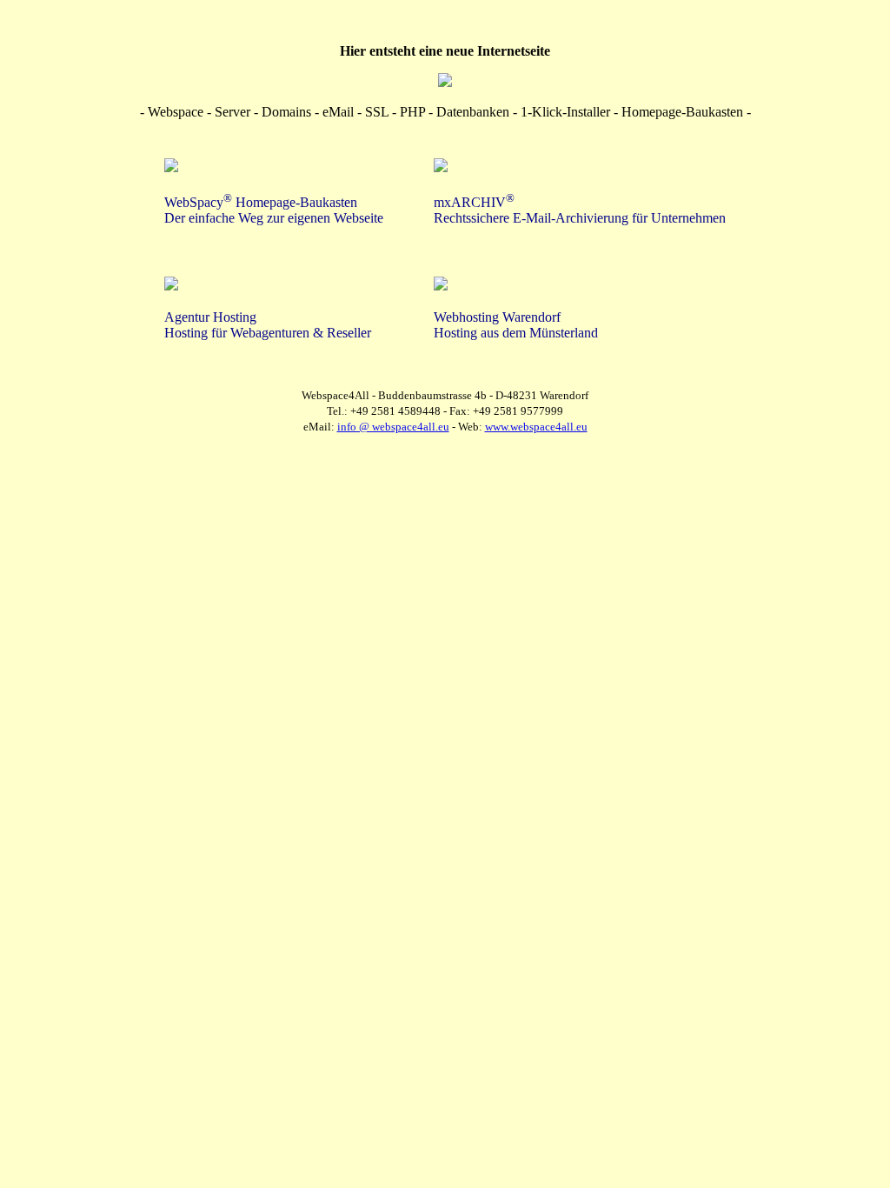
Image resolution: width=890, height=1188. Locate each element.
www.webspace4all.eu (536, 426)
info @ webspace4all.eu (393, 426)
